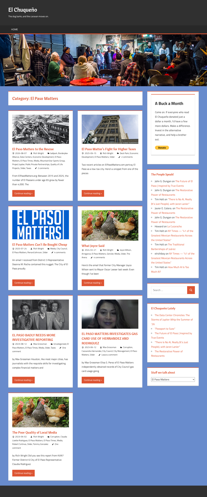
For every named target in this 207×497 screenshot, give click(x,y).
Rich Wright (38, 153)
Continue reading (23, 193)
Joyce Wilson (125, 249)
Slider (22, 168)
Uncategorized (59, 343)
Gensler (110, 253)
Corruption (127, 347)
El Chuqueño (22, 9)
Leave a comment (109, 354)
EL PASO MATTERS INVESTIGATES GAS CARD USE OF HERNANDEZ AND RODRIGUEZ (110, 338)
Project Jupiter (18, 164)
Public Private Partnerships (37, 164)
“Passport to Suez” (165, 329)
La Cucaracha (174, 226)
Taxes (28, 168)
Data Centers (26, 156)
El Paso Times (26, 160)
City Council (62, 248)
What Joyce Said (93, 246)
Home (14, 29)
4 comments (60, 252)
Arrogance (86, 253)
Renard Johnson (34, 252)
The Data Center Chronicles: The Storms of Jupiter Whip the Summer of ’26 (172, 319)
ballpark (53, 153)
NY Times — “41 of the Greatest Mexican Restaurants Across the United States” (172, 235)
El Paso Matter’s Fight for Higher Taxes (109, 149)
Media (36, 160)
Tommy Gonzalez (40, 444)
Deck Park (124, 153)
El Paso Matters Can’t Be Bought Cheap (39, 244)
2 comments (43, 168)
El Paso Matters (102, 156)
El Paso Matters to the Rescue (33, 149)
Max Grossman (40, 343)
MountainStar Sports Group (52, 160)
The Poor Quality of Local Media (34, 432)
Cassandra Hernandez (91, 351)
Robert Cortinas (19, 444)
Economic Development (43, 156)
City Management (122, 351)
